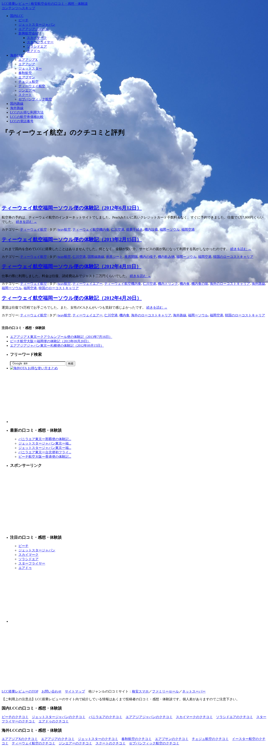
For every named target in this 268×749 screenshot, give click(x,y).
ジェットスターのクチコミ (98, 739)
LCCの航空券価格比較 (27, 117)
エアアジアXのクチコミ (20, 739)
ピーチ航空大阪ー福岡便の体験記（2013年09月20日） (50, 341)
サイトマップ (75, 691)
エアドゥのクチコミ (54, 721)
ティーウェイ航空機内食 (90, 229)
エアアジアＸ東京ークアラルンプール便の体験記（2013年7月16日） (61, 337)
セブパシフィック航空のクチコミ (154, 743)
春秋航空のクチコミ (136, 739)
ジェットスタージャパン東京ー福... (44, 443)
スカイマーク (37, 38)
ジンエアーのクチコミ (75, 743)
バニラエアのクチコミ (105, 717)
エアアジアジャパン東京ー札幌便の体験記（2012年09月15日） (57, 345)
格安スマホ (140, 691)
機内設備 (151, 229)
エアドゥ (33, 51)
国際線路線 (96, 256)
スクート (25, 95)
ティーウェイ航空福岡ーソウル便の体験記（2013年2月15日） (72, 239)
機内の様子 (147, 256)
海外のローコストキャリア (230, 283)
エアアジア (26, 64)
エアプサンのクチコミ (171, 739)
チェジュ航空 (28, 81)
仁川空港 (117, 229)
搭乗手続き (134, 229)
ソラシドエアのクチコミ (234, 717)
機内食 (185, 283)
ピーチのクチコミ (15, 717)
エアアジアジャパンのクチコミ (149, 717)
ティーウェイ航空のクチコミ (33, 743)
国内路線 (16, 103)
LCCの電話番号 (22, 121)
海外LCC (16, 55)
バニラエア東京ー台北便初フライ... (44, 452)
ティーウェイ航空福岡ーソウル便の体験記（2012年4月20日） (72, 298)
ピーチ (23, 20)
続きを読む (26, 222)
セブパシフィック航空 (35, 99)
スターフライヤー (40, 42)
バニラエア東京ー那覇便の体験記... (44, 439)
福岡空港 (188, 229)
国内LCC (16, 16)
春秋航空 (25, 73)
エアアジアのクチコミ (58, 739)
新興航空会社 (28, 33)
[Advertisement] (127, 171)
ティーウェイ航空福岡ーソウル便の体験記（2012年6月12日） (72, 208)
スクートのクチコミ (110, 743)
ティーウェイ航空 (31, 86)
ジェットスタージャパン (36, 24)
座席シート (114, 256)
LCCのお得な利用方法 (27, 112)
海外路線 (16, 108)
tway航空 (64, 229)
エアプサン (26, 77)
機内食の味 (199, 283)
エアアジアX (28, 59)
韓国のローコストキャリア (233, 256)
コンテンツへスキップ (18, 8)
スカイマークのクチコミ (194, 717)
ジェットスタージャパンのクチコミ (58, 717)
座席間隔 (131, 256)
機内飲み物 (166, 256)
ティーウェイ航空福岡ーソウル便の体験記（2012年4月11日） (71, 266)
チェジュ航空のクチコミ (210, 739)
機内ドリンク (168, 283)
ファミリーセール (165, 691)
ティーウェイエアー (87, 283)
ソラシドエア (37, 46)
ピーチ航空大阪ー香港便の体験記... (44, 456)
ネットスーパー (194, 691)
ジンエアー (26, 90)
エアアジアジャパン (33, 29)
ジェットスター (30, 68)
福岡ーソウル (170, 229)
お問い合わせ (51, 691)
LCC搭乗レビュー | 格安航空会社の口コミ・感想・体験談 (45, 3)
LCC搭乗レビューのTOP (20, 691)
